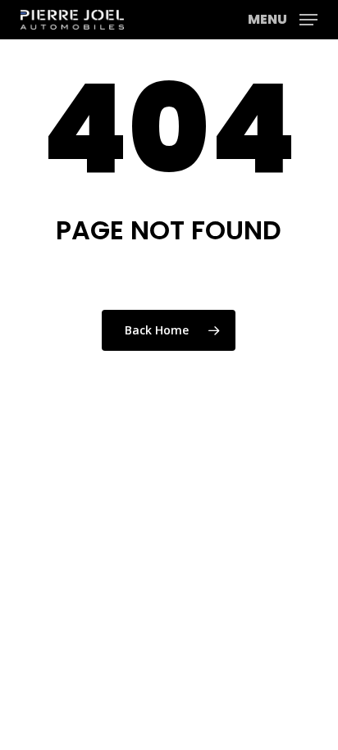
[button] (282, 18)
